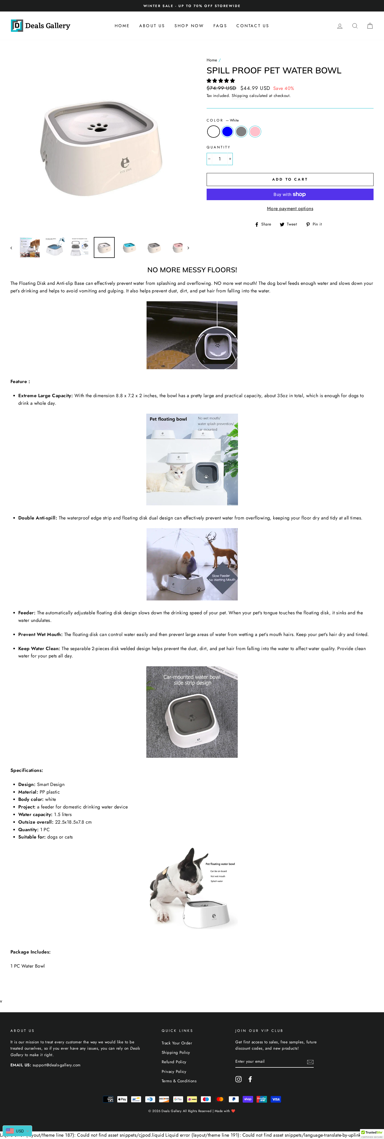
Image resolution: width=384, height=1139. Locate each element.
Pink (255, 131)
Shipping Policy (176, 1052)
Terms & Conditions (179, 1081)
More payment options (290, 208)
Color (223, 120)
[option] (192, 6)
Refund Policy (174, 1062)
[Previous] (13, 247)
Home (122, 26)
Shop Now (189, 26)
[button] (221, 80)
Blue (227, 131)
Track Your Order (177, 1043)
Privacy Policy (174, 1071)
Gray (241, 131)
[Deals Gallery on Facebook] (250, 1079)
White (213, 131)
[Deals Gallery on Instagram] (238, 1079)
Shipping (240, 96)
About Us (152, 26)
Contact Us (252, 26)
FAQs (220, 26)
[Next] (186, 247)
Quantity (219, 147)
